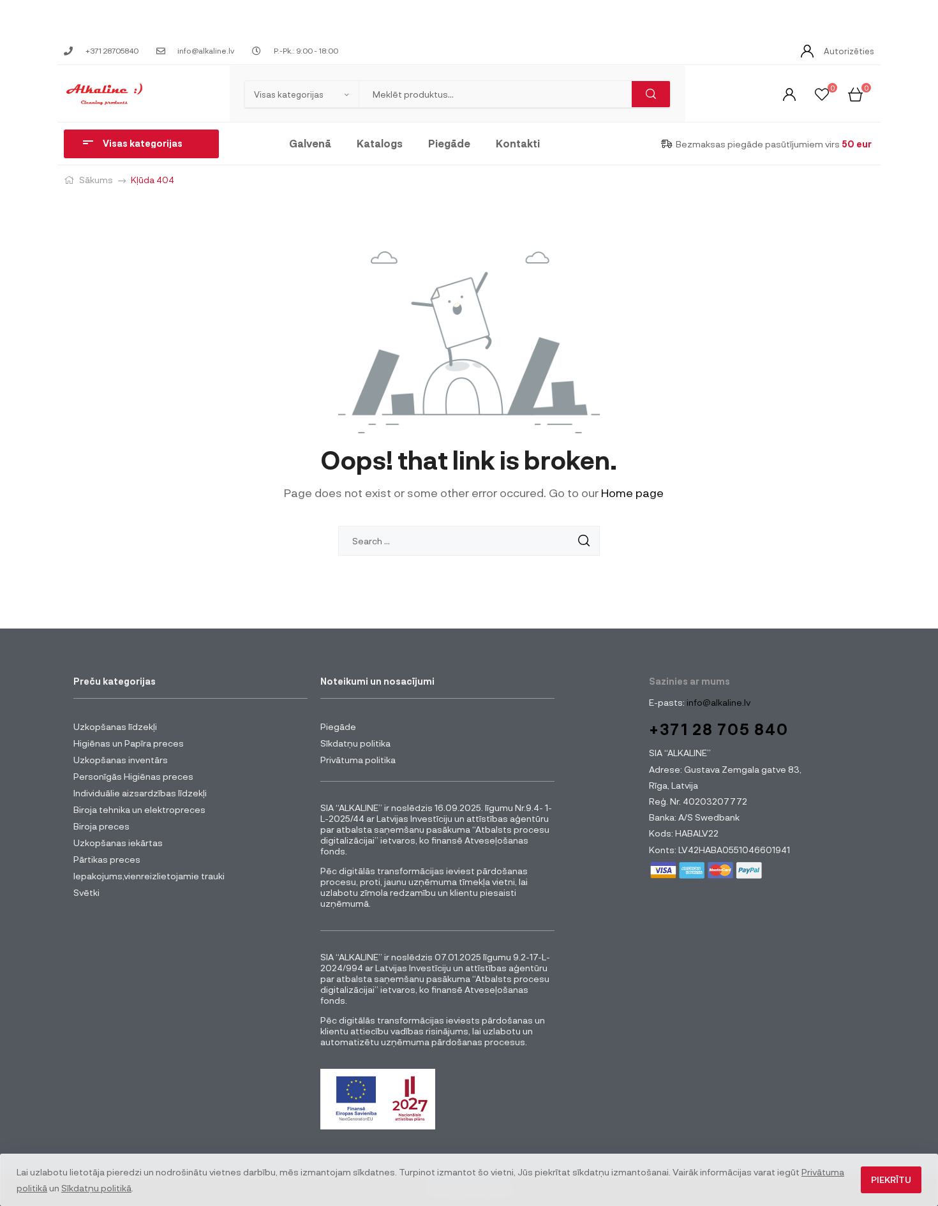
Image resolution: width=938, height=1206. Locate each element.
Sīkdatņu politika (355, 743)
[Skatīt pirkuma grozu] (855, 93)
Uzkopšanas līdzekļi (115, 726)
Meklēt (651, 94)
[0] (822, 93)
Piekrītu (891, 1179)
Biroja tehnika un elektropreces (139, 809)
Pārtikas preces (106, 859)
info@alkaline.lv (717, 702)
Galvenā (310, 143)
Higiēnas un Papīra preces (128, 743)
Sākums (96, 179)
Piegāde (449, 143)
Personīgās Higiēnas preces (133, 776)
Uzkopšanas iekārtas (118, 842)
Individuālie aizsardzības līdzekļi (140, 792)
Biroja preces (101, 826)
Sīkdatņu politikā (96, 1187)
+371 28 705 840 (719, 729)
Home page (632, 493)
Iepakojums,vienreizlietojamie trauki (149, 875)
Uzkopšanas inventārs (120, 759)
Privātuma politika (358, 759)
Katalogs (380, 143)
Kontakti (518, 143)
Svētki (86, 892)
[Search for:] (469, 540)
